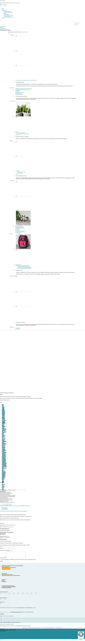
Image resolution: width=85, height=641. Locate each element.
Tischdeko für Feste (19, 94)
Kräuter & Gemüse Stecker (20, 132)
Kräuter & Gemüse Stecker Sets (23, 133)
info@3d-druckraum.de (7, 537)
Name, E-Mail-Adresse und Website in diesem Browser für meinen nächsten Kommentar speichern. (18, 559)
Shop (3, 9)
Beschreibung (4, 507)
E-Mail (1, 548)
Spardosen (12, 34)
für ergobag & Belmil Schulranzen (24, 266)
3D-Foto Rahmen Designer (8, 15)
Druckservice (4, 10)
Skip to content (2, 0)
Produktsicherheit (5, 508)
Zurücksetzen (2, 489)
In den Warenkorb (2, 491)
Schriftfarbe (2, 482)
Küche (17, 134)
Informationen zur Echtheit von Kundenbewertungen (11, 575)
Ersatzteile (18, 328)
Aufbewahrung (18, 264)
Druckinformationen (7, 11)
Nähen (17, 173)
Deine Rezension (3, 557)
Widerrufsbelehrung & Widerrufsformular (9, 567)
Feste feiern (12, 87)
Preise (5, 13)
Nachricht (8, 519)
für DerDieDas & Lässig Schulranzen (24, 268)
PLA (4, 523)
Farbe (1, 402)
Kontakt (3, 580)
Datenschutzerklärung (6, 566)
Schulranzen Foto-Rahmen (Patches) (22, 265)
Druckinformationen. (9, 526)
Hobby (11, 140)
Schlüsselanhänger (13, 275)
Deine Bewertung (3, 550)
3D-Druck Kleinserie (7, 16)
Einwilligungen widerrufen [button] (6, 587)
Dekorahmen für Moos (20, 228)
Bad (16, 131)
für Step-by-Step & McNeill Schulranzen (25, 267)
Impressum (4, 579)
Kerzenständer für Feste (20, 92)
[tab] (43, 507)
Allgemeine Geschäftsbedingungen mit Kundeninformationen (12, 565)
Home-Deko (12, 180)
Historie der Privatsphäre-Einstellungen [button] (9, 586)
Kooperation (4, 581)
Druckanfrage (6, 14)
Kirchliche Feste (19, 93)
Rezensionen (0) (5, 509)
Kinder (11, 233)
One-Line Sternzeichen (20, 231)
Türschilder (18, 232)
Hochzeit (17, 91)
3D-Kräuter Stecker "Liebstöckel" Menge (8, 490)
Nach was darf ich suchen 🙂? (5, 2)
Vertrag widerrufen (6, 568)
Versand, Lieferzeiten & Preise (7, 574)
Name (1, 546)
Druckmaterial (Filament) (8, 12)
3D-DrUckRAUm (27, 505)
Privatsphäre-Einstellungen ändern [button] (8, 585)
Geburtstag (18, 90)
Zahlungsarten (4, 573)
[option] (2, 404)
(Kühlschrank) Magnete (20, 227)
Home (3, 8)
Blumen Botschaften (19, 226)
